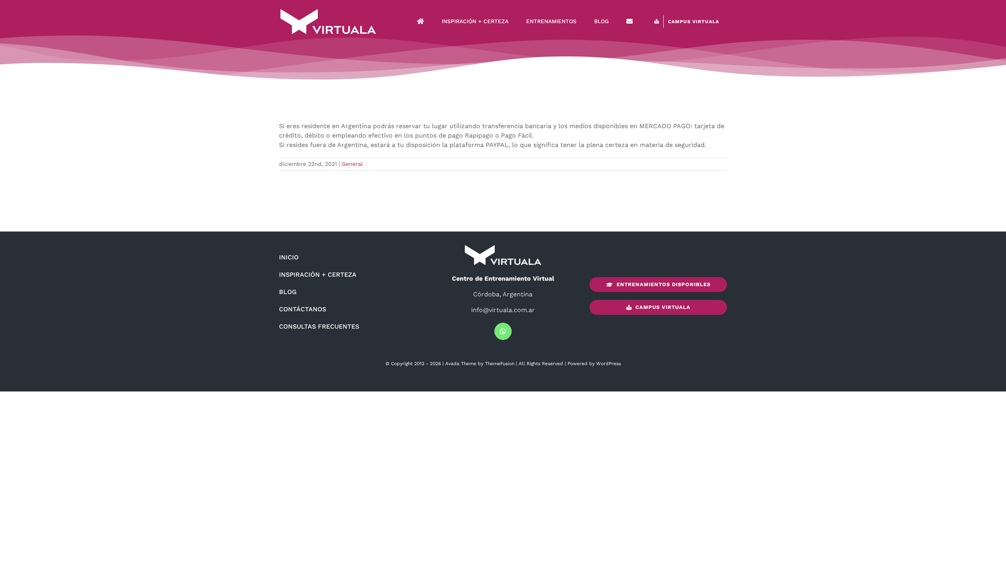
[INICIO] (420, 21)
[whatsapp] (503, 331)
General (352, 164)
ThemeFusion (499, 363)
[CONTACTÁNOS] (629, 21)
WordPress (608, 363)
